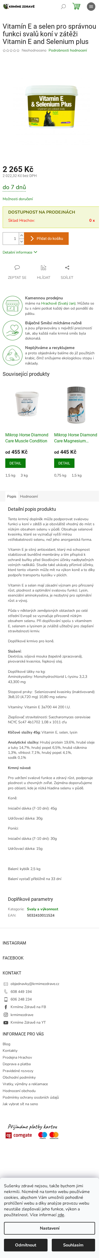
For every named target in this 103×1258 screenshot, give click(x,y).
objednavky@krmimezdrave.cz (35, 983)
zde (61, 1215)
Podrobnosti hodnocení (68, 50)
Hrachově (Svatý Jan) (58, 303)
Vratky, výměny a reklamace (25, 1084)
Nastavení (49, 1228)
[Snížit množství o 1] (21, 242)
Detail (15, 463)
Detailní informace (17, 252)
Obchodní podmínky (19, 1077)
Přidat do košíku (50, 238)
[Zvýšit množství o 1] (21, 236)
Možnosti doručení (18, 198)
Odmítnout (25, 1245)
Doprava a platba (17, 1064)
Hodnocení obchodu (19, 1090)
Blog (6, 1044)
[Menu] (91, 6)
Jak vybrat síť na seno (20, 1104)
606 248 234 (21, 999)
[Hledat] (63, 6)
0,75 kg (60, 475)
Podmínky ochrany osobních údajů (31, 1097)
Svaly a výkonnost (42, 909)
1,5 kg (10, 475)
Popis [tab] (11, 496)
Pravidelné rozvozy (18, 1070)
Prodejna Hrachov (17, 1057)
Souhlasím (73, 1245)
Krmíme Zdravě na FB (28, 1006)
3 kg (24, 475)
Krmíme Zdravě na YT (28, 1022)
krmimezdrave (22, 1014)
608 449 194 (21, 991)
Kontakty (10, 1050)
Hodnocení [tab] (29, 496)
